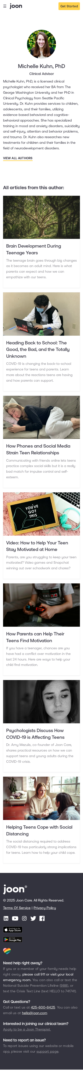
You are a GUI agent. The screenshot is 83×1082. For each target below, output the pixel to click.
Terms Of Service (17, 908)
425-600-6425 (43, 1007)
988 (64, 985)
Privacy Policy (45, 908)
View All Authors (18, 158)
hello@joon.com (34, 1013)
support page (47, 1051)
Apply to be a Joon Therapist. (27, 1029)
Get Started (69, 6)
